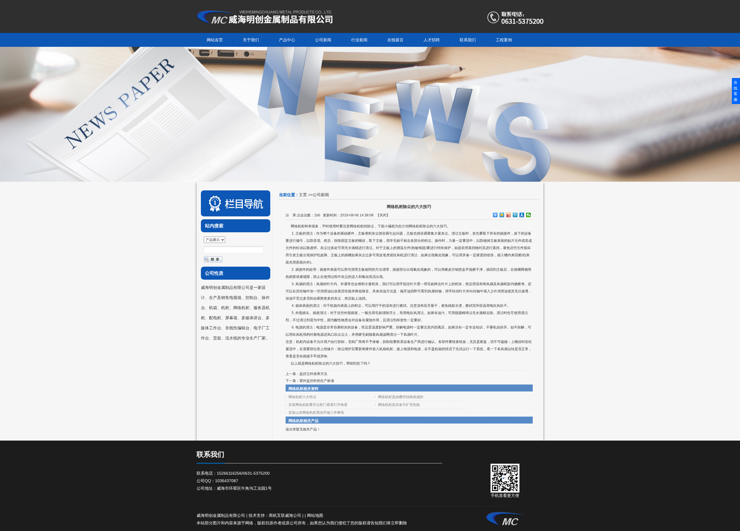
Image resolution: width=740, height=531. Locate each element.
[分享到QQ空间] (502, 215)
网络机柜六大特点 (302, 397)
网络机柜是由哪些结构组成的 (400, 397)
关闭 (383, 215)
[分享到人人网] (521, 215)
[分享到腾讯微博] (515, 215)
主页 (303, 194)
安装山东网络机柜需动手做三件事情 (316, 413)
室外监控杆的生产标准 (316, 381)
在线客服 (735, 91)
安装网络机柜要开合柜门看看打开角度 (317, 405)
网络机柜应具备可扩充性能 (399, 405)
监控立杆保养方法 (313, 374)
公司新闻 (321, 194)
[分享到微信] (528, 215)
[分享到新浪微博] (508, 215)
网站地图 (315, 515)
